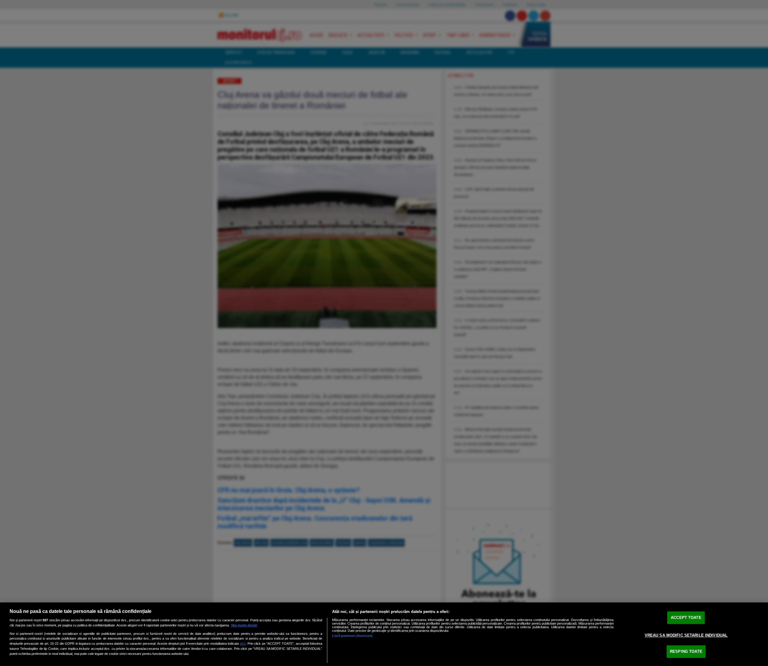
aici (243, 643)
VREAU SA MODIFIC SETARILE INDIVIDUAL (686, 635)
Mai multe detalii (244, 625)
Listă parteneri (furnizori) (352, 636)
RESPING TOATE (686, 651)
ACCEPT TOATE (686, 617)
